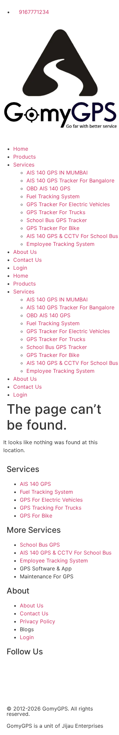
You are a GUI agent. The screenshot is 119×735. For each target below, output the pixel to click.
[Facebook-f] (15, 670)
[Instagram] (69, 670)
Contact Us (27, 259)
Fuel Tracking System (53, 196)
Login (20, 267)
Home (20, 148)
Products (24, 156)
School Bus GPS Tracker (56, 220)
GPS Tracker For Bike (52, 228)
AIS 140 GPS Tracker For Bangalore (70, 180)
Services (23, 164)
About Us (25, 252)
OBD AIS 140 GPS (48, 188)
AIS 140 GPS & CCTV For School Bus (72, 236)
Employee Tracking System (60, 244)
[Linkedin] (87, 670)
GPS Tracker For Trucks (55, 212)
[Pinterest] (15, 689)
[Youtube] (51, 670)
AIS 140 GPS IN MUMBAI (57, 172)
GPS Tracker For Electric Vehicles (68, 204)
